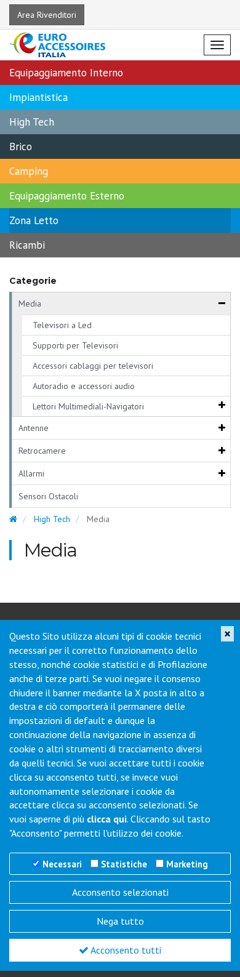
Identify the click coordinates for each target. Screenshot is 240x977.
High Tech (31, 122)
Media (29, 303)
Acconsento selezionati (120, 892)
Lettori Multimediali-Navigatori (88, 406)
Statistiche (124, 864)
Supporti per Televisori (75, 345)
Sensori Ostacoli (48, 496)
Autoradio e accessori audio (84, 386)
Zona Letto (33, 220)
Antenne (33, 427)
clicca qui (107, 819)
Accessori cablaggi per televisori (93, 365)
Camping (28, 171)
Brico (20, 146)
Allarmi (31, 473)
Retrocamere (42, 450)
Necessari (62, 864)
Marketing (187, 864)
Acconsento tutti (125, 950)
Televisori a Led (62, 325)
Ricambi (27, 245)
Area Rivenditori (46, 14)
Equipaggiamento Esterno (66, 196)
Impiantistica (38, 97)
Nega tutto (120, 921)
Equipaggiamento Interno (66, 72)
